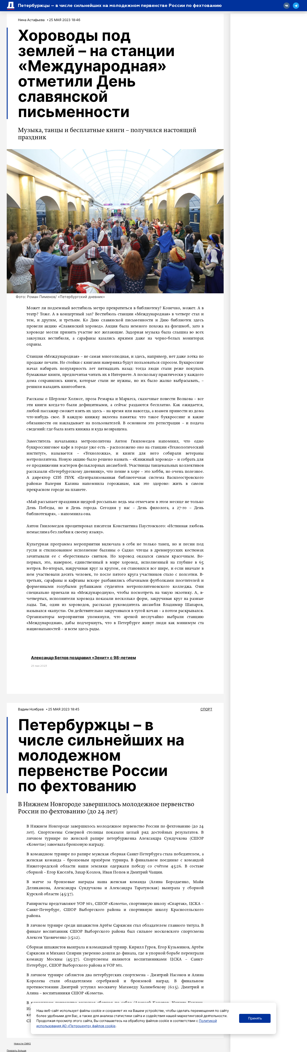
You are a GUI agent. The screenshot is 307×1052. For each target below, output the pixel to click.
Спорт (206, 709)
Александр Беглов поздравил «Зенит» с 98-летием (83, 657)
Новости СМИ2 (22, 1043)
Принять (255, 1018)
